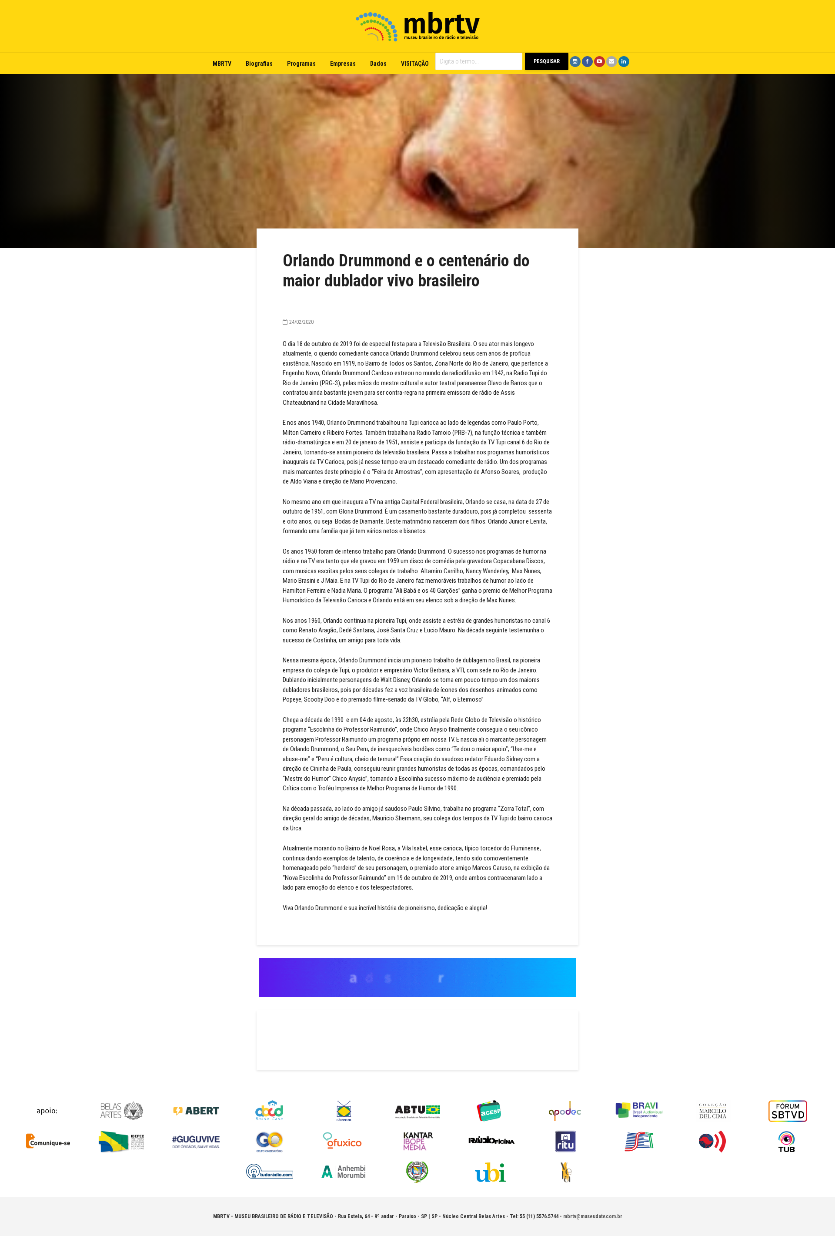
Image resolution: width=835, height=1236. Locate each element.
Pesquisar (547, 61)
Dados (378, 63)
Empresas (343, 63)
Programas (301, 63)
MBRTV (222, 63)
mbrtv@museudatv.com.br (592, 1216)
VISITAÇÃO (415, 63)
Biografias (259, 63)
